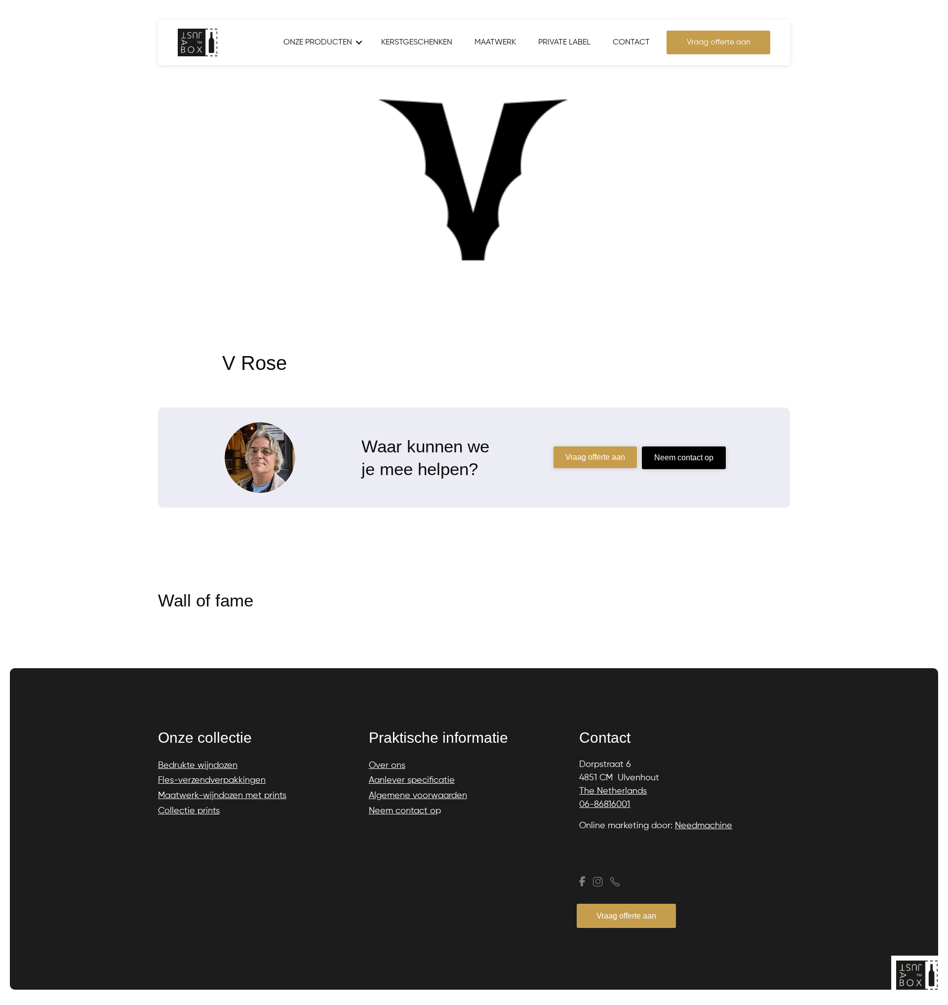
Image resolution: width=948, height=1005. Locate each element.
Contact (631, 42)
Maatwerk (495, 42)
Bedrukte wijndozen (197, 765)
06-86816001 (604, 804)
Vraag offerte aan (718, 42)
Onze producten (317, 42)
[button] (359, 42)
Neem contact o (402, 810)
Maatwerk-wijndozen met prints (222, 795)
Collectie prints (189, 810)
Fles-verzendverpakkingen (212, 780)
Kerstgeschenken (416, 42)
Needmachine (703, 825)
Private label (564, 42)
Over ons (387, 765)
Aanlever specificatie (412, 780)
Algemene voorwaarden (418, 795)
